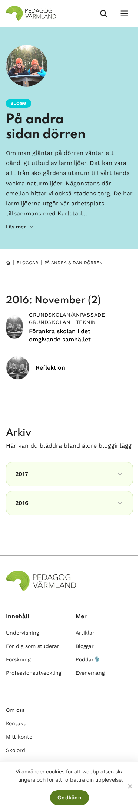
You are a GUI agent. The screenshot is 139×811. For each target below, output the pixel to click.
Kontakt (16, 723)
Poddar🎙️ (88, 659)
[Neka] (129, 786)
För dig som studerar (32, 646)
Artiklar (85, 633)
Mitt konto (19, 737)
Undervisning (22, 633)
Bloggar (85, 646)
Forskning (18, 659)
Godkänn (69, 797)
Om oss (15, 710)
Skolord (15, 750)
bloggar (27, 262)
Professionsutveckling (33, 673)
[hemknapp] (8, 262)
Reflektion (50, 367)
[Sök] (103, 13)
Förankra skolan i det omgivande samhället (60, 335)
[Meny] (124, 13)
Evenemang (90, 673)
